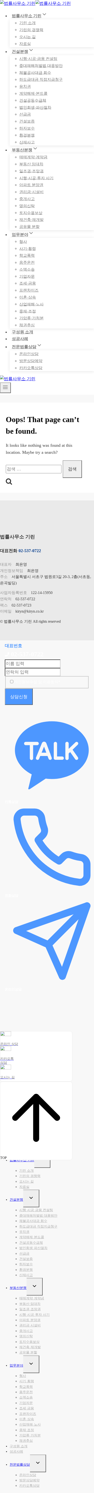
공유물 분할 (29, 227)
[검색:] (34, 469)
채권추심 (27, 325)
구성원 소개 (22, 332)
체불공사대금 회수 (35, 72)
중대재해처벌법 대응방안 (41, 65)
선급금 (25, 114)
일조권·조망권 (31, 171)
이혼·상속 (27, 297)
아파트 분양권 (31, 185)
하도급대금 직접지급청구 (41, 79)
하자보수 (27, 128)
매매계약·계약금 (33, 157)
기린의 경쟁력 (31, 30)
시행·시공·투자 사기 (36, 178)
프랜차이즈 (29, 290)
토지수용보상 (30, 213)
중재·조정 (27, 311)
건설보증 (27, 121)
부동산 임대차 (31, 164)
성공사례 (20, 339)
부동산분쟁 (18, 1288)
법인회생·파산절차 (35, 107)
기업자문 (27, 276)
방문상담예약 (30, 361)
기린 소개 (27, 23)
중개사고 (27, 199)
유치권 (25, 86)
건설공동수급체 (32, 100)
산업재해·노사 (31, 304)
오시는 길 (27, 37)
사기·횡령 (27, 248)
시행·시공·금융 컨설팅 (38, 59)
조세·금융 (27, 283)
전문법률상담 (20, 1464)
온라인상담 (29, 354)
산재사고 (27, 142)
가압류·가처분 (31, 318)
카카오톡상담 (30, 368)
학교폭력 (27, 255)
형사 (23, 241)
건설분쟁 (16, 1199)
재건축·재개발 (31, 220)
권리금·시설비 (31, 192)
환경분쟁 (27, 135)
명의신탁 (27, 206)
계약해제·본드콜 (33, 93)
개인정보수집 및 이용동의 (37, 682)
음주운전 (27, 262)
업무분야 (16, 1365)
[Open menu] (5, 387)
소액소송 (27, 269)
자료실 (25, 44)
